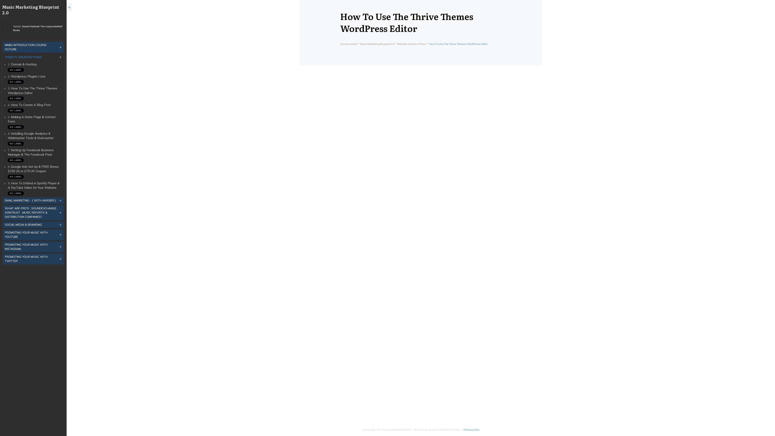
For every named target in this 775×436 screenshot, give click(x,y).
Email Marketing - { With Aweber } (30, 200)
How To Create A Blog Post (31, 105)
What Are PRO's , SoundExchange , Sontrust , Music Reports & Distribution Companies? (31, 212)
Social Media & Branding (23, 224)
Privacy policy (471, 429)
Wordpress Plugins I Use (28, 76)
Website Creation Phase (23, 57)
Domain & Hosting (24, 64)
